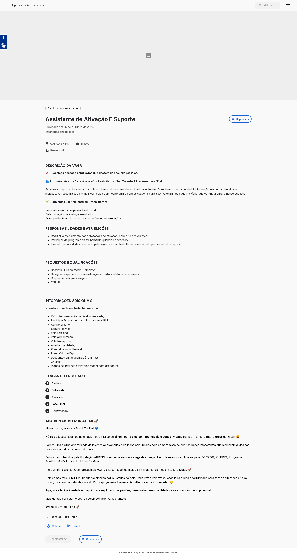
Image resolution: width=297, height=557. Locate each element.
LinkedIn (76, 526)
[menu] (288, 5)
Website (56, 526)
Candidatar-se (267, 5)
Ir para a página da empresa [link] (29, 5)
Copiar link (242, 119)
